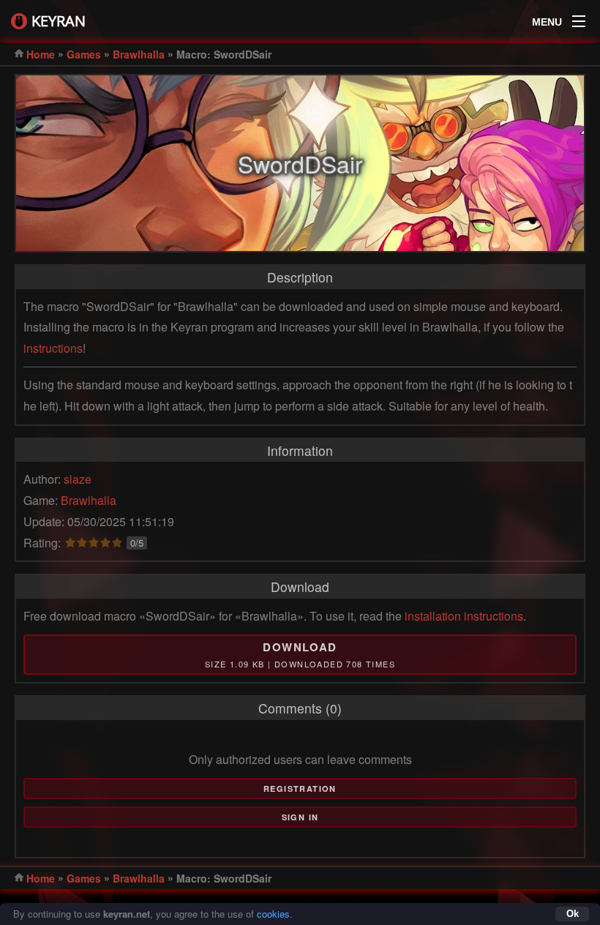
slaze (77, 479)
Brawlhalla (139, 54)
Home (40, 54)
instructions (53, 348)
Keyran (58, 21)
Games (84, 54)
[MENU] (578, 17)
